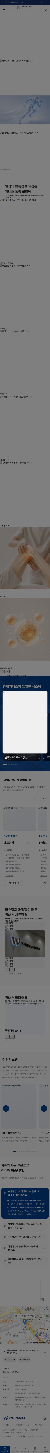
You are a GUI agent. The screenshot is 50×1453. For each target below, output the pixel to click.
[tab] (23, 758)
